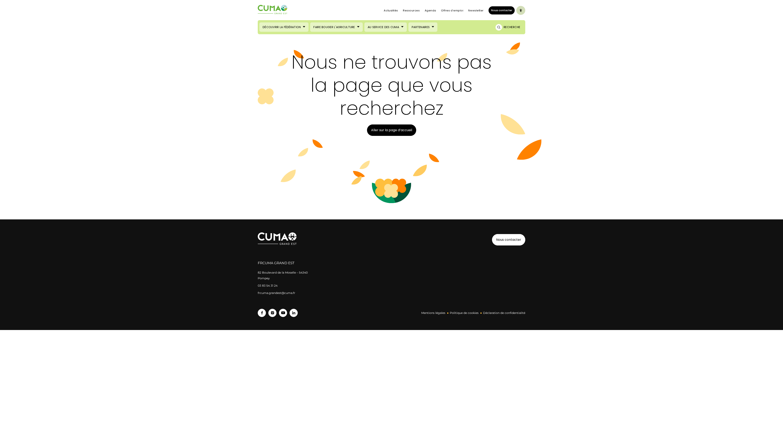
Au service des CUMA (383, 27)
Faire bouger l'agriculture (334, 27)
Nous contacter (501, 10)
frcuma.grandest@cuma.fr (276, 293)
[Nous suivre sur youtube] (283, 313)
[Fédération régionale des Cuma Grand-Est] (273, 10)
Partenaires (421, 27)
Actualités (391, 10)
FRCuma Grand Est (276, 263)
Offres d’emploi (452, 10)
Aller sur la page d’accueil (391, 130)
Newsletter (476, 10)
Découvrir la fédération (282, 27)
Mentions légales (433, 313)
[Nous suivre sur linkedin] (294, 313)
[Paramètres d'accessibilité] (520, 10)
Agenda (430, 10)
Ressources (411, 10)
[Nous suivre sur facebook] (262, 313)
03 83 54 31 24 (268, 285)
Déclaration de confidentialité (504, 313)
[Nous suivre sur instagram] (272, 313)
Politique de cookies (464, 313)
